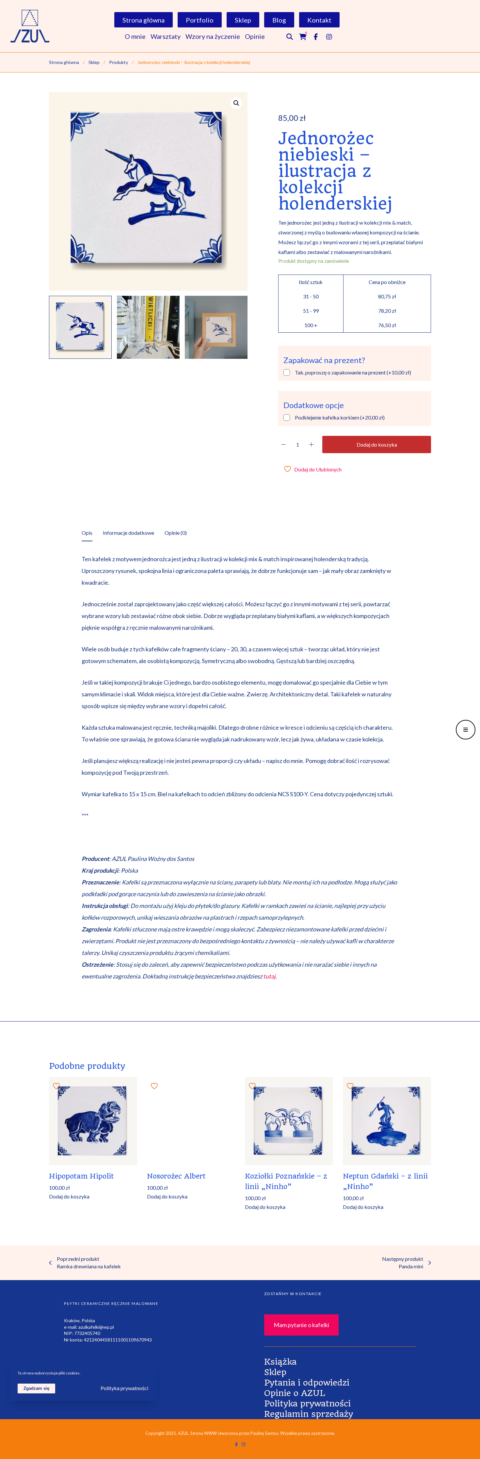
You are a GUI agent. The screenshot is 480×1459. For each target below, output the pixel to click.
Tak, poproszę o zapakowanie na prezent (353, 372)
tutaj (269, 976)
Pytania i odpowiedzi (306, 1383)
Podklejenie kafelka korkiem (340, 417)
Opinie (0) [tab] (176, 533)
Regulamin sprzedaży (308, 1414)
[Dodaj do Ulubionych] (57, 1085)
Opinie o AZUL (294, 1393)
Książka (280, 1362)
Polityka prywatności (307, 1403)
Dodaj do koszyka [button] (69, 1196)
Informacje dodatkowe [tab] (128, 533)
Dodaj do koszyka (377, 444)
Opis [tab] (87, 533)
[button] (236, 103)
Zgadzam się (36, 1388)
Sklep (275, 1372)
